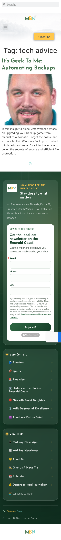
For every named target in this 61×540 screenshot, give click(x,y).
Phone (13, 272)
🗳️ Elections (16, 362)
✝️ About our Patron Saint (25, 417)
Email (13, 259)
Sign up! (30, 327)
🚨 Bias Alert (16, 379)
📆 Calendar (16, 476)
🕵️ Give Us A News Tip (23, 467)
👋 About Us (16, 459)
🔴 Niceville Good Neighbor (26, 400)
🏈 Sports (14, 371)
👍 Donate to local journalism (27, 485)
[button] (5, 27)
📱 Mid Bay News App (22, 442)
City (12, 285)
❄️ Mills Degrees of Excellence (28, 408)
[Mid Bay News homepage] (12, 188)
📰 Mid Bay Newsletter (23, 450)
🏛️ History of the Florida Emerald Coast (24, 390)
